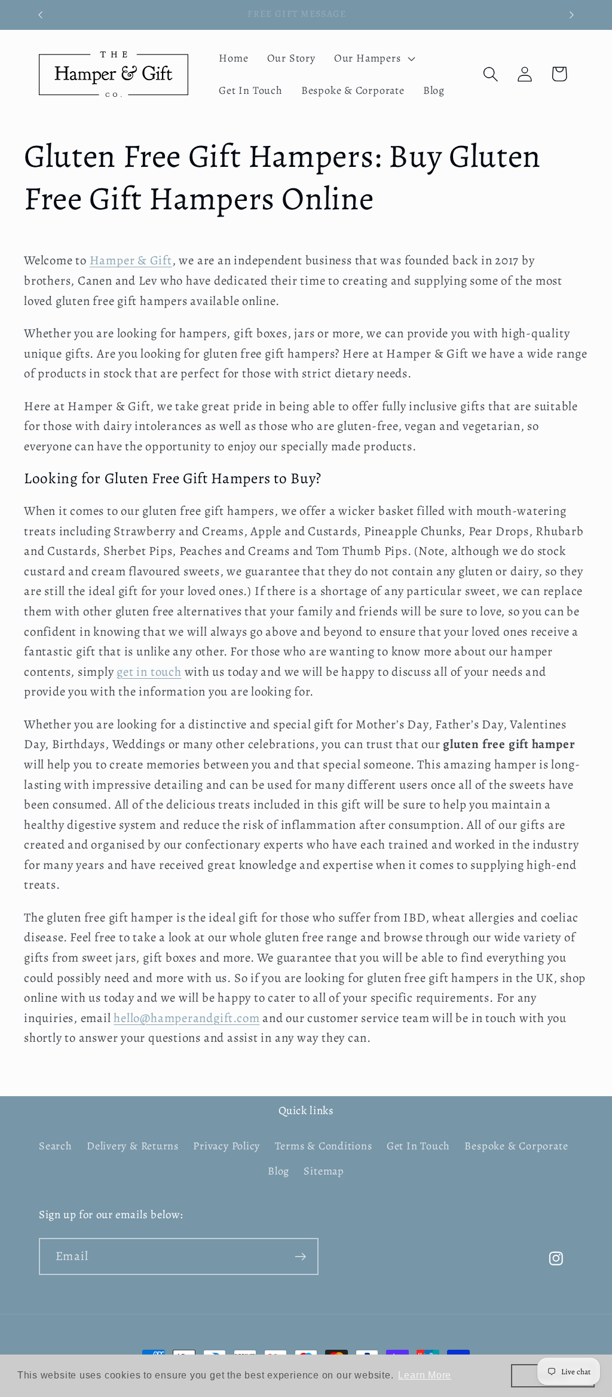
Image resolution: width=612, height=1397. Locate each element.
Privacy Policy (226, 1146)
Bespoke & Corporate (516, 1146)
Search (55, 1146)
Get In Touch (418, 1146)
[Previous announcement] (40, 14)
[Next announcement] (572, 14)
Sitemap (324, 1171)
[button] (373, 58)
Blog (278, 1171)
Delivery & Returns (133, 1146)
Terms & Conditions (323, 1146)
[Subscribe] (300, 1257)
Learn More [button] (424, 1375)
